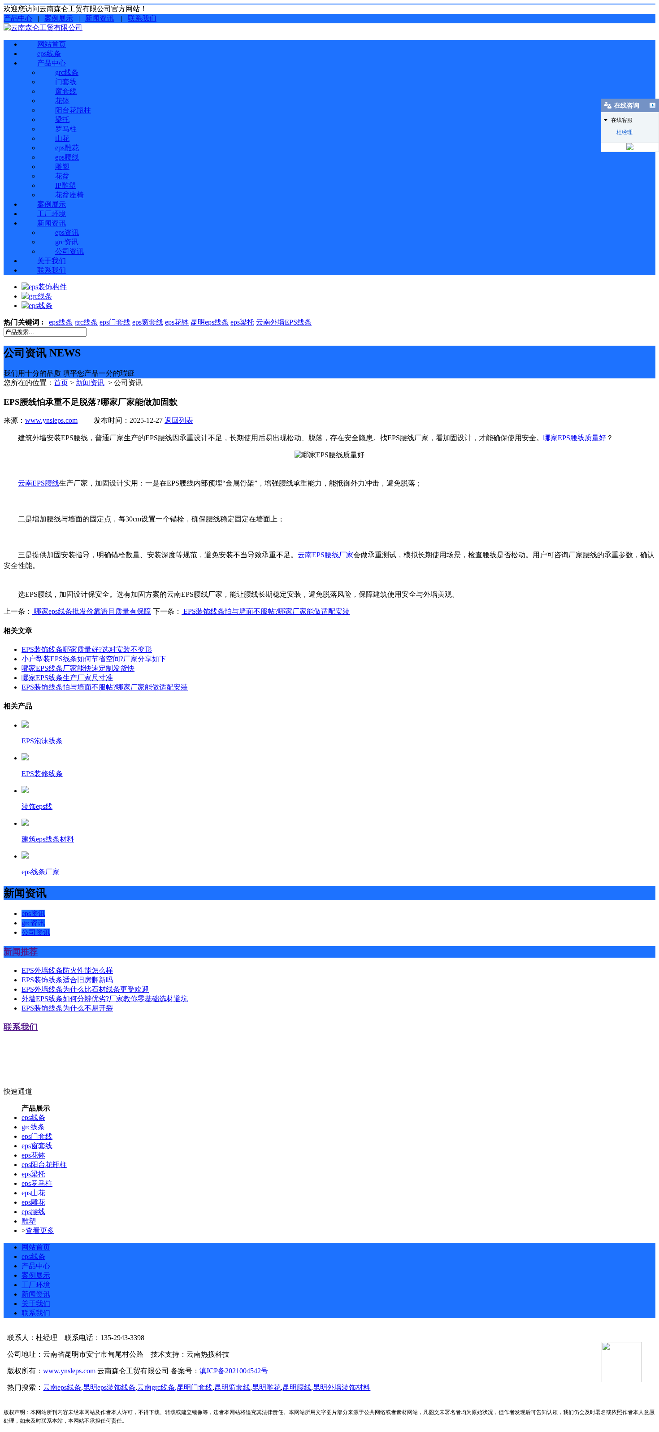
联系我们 (142, 18)
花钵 (62, 100)
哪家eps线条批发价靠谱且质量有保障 (91, 611)
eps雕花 (67, 148)
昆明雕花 (266, 1387)
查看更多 (40, 1230)
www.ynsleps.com (51, 420)
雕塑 (62, 166)
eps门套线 (115, 322)
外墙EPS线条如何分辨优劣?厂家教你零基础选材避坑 (105, 998)
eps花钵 (177, 322)
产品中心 (18, 18)
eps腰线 (67, 157)
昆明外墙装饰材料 (341, 1387)
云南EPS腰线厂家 (325, 555)
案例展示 (58, 18)
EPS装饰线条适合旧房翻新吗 (67, 980)
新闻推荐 (21, 951)
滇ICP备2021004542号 (233, 1371)
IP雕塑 (65, 185)
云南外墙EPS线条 (284, 322)
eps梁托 (242, 322)
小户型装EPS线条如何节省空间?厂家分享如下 (94, 659)
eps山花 (33, 1193)
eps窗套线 (147, 322)
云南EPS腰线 (38, 483)
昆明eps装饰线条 (109, 1387)
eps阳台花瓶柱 (44, 1164)
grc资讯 (66, 242)
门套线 (66, 82)
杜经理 (624, 132)
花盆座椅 (69, 195)
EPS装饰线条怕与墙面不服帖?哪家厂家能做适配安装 (266, 611)
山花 (62, 138)
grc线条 (66, 72)
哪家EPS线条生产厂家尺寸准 (67, 677)
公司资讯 (69, 251)
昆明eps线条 (210, 322)
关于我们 (51, 261)
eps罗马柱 (37, 1183)
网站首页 (51, 44)
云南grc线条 (156, 1387)
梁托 (62, 119)
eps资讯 (67, 232)
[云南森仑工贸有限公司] (43, 27)
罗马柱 (66, 129)
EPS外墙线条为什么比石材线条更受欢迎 (85, 989)
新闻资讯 (99, 18)
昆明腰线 (296, 1387)
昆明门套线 (194, 1387)
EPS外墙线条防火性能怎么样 (67, 970)
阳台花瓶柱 (73, 110)
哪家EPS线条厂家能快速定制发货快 (78, 668)
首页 (61, 382)
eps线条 (49, 53)
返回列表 (179, 420)
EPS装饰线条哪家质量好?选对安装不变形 (87, 649)
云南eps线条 (62, 1387)
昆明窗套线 (232, 1387)
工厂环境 (51, 213)
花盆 (62, 176)
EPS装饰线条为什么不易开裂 (67, 1008)
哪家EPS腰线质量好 (574, 438)
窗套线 (66, 91)
